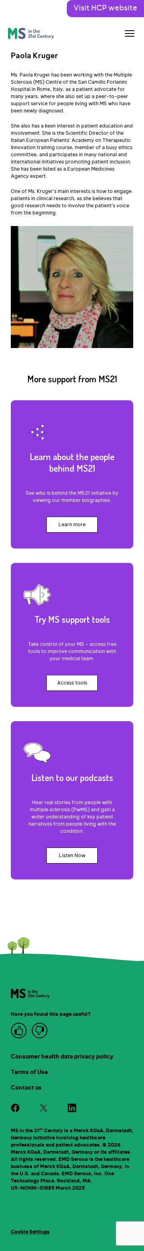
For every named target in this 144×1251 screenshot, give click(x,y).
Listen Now (72, 855)
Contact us (26, 1088)
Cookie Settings (30, 1231)
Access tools (72, 683)
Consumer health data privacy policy (62, 1057)
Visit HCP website (105, 8)
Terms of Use (29, 1072)
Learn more (72, 524)
